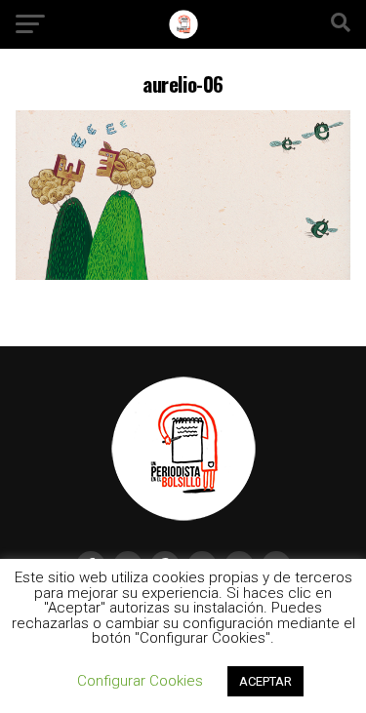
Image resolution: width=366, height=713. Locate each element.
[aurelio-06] (183, 274)
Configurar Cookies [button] (140, 681)
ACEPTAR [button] (265, 681)
